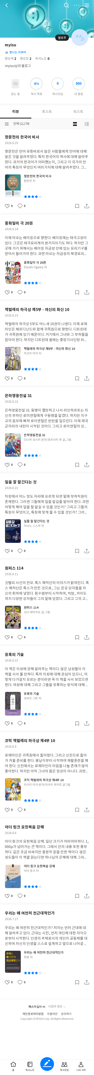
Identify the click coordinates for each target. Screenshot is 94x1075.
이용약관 (52, 1014)
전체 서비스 (86, 5)
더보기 (76, 5)
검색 (66, 5)
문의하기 (66, 1014)
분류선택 (6, 124)
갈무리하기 (77, 206)
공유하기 (86, 206)
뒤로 (7, 5)
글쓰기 (47, 1064)
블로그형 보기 (75, 124)
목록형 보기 (86, 124)
